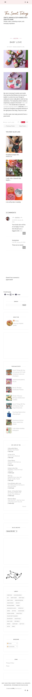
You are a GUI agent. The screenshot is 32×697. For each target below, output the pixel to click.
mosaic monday (10, 613)
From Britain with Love (14, 483)
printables (17, 621)
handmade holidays (11, 608)
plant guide (9, 621)
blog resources (17, 595)
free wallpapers (10, 605)
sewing (8, 623)
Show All (24, 506)
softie (8, 626)
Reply (24, 233)
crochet (18, 602)
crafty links (15, 38)
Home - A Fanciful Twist (14, 491)
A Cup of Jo (11, 454)
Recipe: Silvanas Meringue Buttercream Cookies (19, 397)
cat (8, 597)
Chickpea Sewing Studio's (11, 106)
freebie (18, 605)
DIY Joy (10, 475)
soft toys (22, 623)
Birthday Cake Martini (13, 450)
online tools (18, 618)
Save (24, 122)
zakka (13, 626)
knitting (14, 610)
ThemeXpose (18, 688)
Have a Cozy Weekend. (14, 456)
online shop (10, 618)
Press (7, 666)
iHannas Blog (12, 498)
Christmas (9, 595)
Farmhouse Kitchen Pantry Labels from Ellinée (18, 422)
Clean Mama (11, 460)
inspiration (20, 608)
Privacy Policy (10, 663)
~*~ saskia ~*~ (17, 217)
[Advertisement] (18, 35)
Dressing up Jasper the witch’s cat (12, 155)
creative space (10, 602)
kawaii (8, 610)
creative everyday (19, 600)
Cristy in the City (12, 468)
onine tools (19, 613)
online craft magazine (12, 616)
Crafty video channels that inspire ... (13, 179)
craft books (14, 597)
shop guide (14, 623)
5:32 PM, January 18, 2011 (18, 242)
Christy (10, 46)
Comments (11, 646)
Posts (9, 643)
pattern (26, 106)
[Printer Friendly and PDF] (12, 295)
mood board (21, 610)
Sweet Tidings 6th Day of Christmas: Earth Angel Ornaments (19, 406)
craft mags (21, 597)
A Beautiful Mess (13, 448)
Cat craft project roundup (13, 202)
